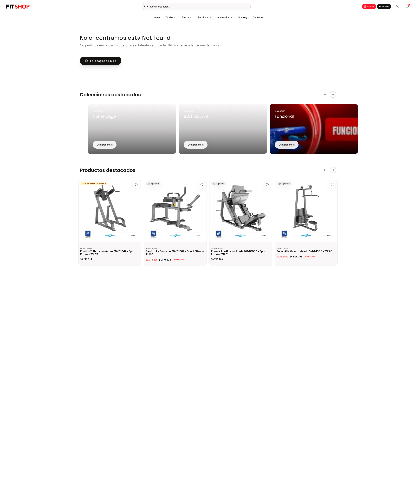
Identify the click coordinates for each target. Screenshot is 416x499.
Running (242, 17)
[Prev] (325, 94)
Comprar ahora (105, 144)
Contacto (258, 17)
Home (157, 17)
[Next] (333, 94)
